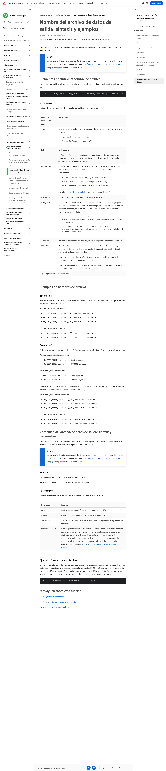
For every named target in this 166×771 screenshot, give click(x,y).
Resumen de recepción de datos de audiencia (18, 127)
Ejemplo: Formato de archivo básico (147, 80)
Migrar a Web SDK (10, 45)
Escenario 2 (141, 57)
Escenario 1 (140, 53)
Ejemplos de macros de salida (19, 193)
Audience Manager (63, 15)
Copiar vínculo (153, 26)
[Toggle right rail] (135, 9)
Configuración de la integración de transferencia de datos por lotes (19, 162)
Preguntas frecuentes (12, 233)
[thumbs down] (94, 768)
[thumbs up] (89, 768)
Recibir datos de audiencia (15, 121)
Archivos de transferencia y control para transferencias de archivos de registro (19, 180)
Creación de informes (11, 60)
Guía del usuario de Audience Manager (90, 15)
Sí (140, 21)
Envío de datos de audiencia (15, 208)
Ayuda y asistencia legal (12, 238)
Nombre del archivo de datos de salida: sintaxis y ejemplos (19, 171)
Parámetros (141, 43)
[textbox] (16, 22)
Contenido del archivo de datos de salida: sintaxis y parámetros (147, 63)
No (145, 21)
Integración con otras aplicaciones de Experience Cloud (15, 221)
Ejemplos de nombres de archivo (147, 48)
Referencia (8, 228)
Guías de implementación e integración (13, 76)
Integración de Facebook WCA (55, 596)
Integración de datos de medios (17, 116)
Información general (11, 50)
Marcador (141, 26)
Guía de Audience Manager (14, 36)
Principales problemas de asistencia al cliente (13, 243)
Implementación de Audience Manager (16, 110)
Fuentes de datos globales (76, 192)
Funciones (7, 55)
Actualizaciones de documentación (10, 249)
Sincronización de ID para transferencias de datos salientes (18, 134)
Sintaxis (139, 70)
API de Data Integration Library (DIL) (15, 70)
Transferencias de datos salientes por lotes (60, 602)
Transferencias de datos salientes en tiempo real (15, 141)
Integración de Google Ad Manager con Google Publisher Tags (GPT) (17, 96)
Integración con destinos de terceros (16, 103)
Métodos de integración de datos (17, 89)
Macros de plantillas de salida (18, 188)
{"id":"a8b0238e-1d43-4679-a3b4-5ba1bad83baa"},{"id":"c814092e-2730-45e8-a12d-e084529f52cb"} (78, 39)
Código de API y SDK (10, 65)
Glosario (7, 255)
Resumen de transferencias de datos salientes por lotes (19, 154)
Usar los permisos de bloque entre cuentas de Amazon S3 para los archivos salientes (18, 200)
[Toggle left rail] (30, 9)
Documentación (46, 15)
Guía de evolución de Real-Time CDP (16, 41)
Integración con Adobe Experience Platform (14, 214)
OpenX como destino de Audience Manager (60, 607)
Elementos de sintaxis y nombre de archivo (147, 36)
